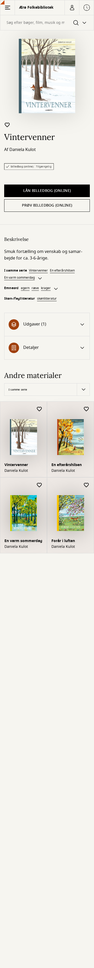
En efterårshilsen (62, 270)
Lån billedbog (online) (47, 190)
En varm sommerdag (19, 277)
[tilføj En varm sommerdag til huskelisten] (39, 485)
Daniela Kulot (22, 150)
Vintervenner (38, 270)
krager (46, 288)
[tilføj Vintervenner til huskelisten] (7, 125)
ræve (35, 288)
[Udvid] (40, 278)
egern (25, 288)
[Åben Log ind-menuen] (71, 7)
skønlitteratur (47, 298)
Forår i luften (63, 541)
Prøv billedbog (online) (47, 205)
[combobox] (47, 22)
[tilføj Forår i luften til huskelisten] (86, 485)
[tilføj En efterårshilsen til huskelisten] (86, 409)
